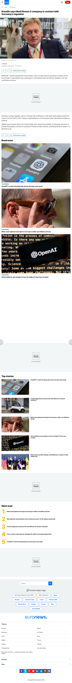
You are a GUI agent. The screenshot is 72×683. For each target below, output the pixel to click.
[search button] (50, 583)
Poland (33, 604)
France (43, 604)
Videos (39, 644)
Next (6, 7)
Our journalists (41, 648)
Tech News (12, 7)
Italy (52, 604)
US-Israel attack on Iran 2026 (24, 595)
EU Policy (40, 632)
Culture (4, 644)
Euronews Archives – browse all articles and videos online (17, 652)
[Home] (2, 7)
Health (3, 640)
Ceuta (42, 599)
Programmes (5, 648)
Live (67, 2)
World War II (22, 604)
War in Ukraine (43, 595)
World (39, 628)
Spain (55, 595)
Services (4, 659)
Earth (3, 636)
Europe (4, 628)
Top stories (8, 376)
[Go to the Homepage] (6, 2)
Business (4, 632)
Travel (39, 640)
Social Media (36, 608)
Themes (4, 624)
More (3, 664)
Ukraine (17, 599)
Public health (53, 599)
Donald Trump (29, 599)
